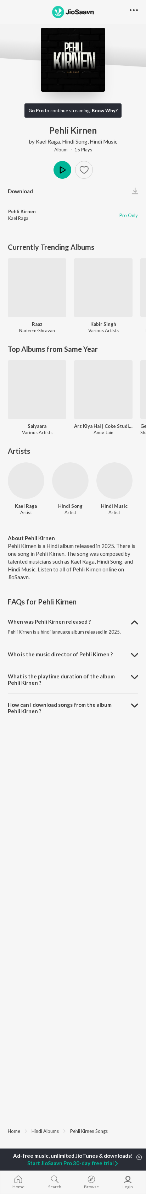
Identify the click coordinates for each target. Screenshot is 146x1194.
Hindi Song (75, 141)
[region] (73, 1131)
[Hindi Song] (70, 480)
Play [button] (62, 170)
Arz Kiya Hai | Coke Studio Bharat (103, 426)
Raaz (37, 324)
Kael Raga (48, 141)
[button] (84, 170)
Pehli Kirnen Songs (89, 1131)
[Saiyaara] (37, 389)
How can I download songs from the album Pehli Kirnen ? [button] (60, 707)
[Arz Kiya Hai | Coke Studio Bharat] (103, 389)
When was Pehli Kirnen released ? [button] (49, 621)
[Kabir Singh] (103, 287)
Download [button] (20, 191)
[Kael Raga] (26, 480)
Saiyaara (37, 426)
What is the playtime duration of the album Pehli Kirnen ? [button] (61, 679)
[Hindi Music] (114, 480)
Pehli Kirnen (22, 211)
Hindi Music (103, 141)
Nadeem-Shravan (37, 330)
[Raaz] (37, 287)
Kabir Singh (103, 324)
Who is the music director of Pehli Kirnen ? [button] (60, 654)
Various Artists (103, 330)
